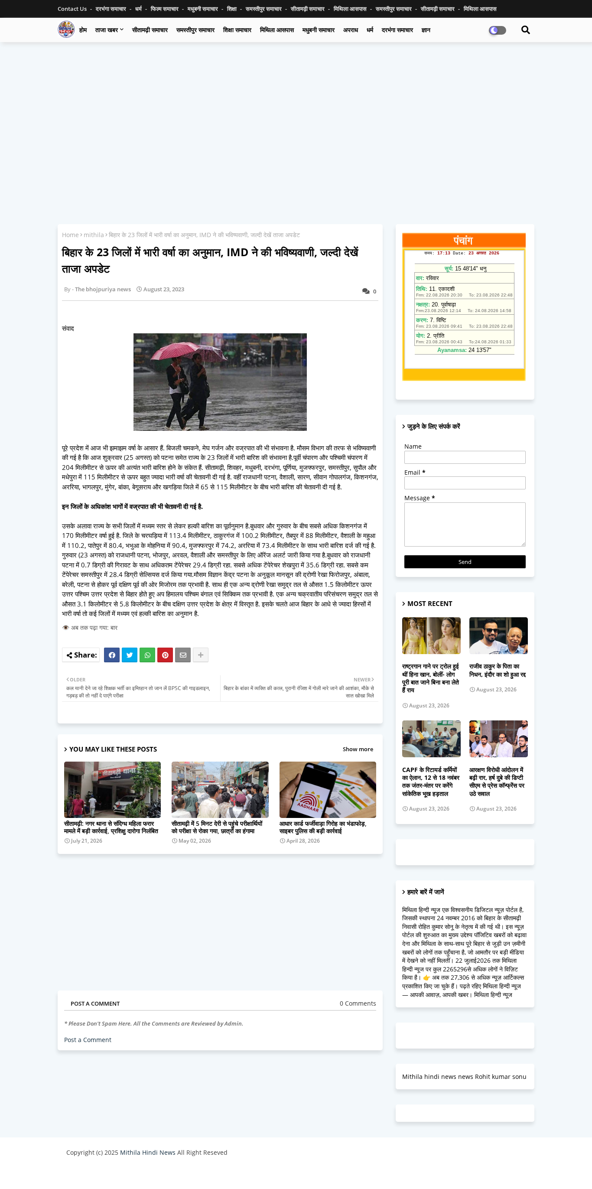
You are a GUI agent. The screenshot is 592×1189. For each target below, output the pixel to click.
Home (70, 235)
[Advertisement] (296, 111)
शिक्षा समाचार (237, 30)
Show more (358, 749)
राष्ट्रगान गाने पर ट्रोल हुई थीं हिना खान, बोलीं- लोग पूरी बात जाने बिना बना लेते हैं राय (430, 678)
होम (83, 30)
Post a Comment (87, 1040)
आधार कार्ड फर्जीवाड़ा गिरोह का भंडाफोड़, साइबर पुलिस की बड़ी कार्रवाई (323, 827)
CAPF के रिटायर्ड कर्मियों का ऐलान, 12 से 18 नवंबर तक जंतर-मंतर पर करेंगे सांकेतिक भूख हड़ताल (430, 782)
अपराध (350, 30)
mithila (94, 235)
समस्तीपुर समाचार (264, 9)
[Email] (183, 655)
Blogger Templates (128, 1173)
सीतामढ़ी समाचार (308, 9)
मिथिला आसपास (351, 9)
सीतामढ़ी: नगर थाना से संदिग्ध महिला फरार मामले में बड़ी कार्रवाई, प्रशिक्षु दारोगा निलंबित (111, 827)
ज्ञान (426, 30)
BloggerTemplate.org (235, 1173)
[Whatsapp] (147, 655)
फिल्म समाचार (165, 9)
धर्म (139, 9)
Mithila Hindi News (148, 1152)
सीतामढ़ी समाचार (150, 30)
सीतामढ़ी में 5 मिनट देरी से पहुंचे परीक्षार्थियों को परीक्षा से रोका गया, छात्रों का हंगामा (217, 827)
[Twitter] (129, 655)
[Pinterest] (165, 655)
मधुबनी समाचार (203, 9)
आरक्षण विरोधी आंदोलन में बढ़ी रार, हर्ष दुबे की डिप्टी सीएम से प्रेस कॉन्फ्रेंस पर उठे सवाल (496, 782)
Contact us (73, 9)
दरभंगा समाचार (111, 9)
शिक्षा (232, 9)
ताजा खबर (106, 30)
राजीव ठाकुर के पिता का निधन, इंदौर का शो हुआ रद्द (497, 670)
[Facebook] (112, 655)
